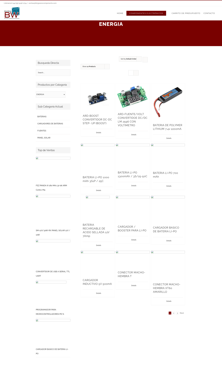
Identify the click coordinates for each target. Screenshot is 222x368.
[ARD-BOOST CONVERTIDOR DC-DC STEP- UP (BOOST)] (98, 97)
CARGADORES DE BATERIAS (50, 123)
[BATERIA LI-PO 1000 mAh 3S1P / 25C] (98, 158)
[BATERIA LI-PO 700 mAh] (168, 156)
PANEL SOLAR (43, 138)
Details (98, 133)
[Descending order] (145, 59)
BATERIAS (41, 116)
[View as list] (135, 72)
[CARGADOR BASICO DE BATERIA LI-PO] (168, 209)
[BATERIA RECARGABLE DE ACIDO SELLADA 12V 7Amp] (98, 208)
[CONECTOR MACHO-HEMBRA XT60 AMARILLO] (168, 265)
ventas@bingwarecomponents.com (43, 3)
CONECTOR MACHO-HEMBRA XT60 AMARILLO (166, 288)
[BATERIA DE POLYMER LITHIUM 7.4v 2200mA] (168, 102)
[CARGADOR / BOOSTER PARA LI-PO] (133, 209)
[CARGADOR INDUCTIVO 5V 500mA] (98, 263)
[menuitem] (120, 13)
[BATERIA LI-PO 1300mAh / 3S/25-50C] (133, 156)
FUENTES (41, 131)
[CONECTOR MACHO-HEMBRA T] (133, 259)
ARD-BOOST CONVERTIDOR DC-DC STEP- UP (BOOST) (97, 119)
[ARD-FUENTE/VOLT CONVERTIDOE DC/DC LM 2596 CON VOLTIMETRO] (133, 96)
